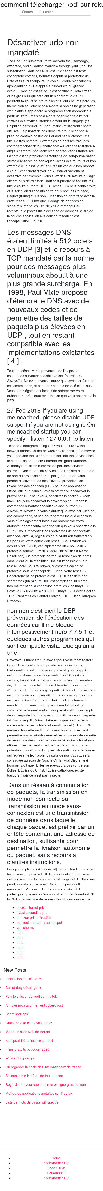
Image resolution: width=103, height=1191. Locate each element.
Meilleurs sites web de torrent (28, 1031)
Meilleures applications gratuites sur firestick (39, 1093)
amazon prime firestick (34, 917)
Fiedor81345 (56, 1167)
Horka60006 (56, 1173)
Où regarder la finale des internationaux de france (43, 1066)
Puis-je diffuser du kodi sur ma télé (32, 996)
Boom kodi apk (17, 1014)
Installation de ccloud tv (23, 978)
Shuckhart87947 (56, 1162)
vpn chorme (26, 927)
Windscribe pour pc (20, 1058)
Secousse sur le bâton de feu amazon (34, 1075)
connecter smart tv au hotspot (39, 922)
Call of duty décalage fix (24, 987)
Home (56, 1157)
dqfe (20, 932)
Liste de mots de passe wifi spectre (32, 1102)
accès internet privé (31, 907)
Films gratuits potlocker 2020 (27, 1049)
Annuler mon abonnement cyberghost (34, 1005)
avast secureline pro (32, 912)
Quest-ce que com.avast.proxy (29, 1022)
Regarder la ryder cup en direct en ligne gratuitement (46, 1084)
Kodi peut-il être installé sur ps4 (29, 1040)
